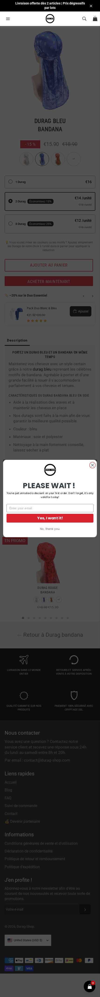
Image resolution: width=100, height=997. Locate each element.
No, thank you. (50, 529)
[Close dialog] (93, 465)
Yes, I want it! (50, 518)
